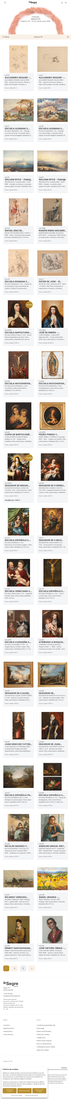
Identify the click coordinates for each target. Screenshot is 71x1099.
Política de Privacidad (31, 1095)
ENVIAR (64, 1068)
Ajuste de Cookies (43, 1050)
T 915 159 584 (8, 994)
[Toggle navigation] (5, 2)
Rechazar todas (39, 1090)
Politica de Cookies (43, 1034)
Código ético (41, 1038)
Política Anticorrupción (44, 1041)
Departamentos (8, 1028)
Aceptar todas (9, 1090)
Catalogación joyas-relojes (46, 1047)
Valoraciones (7, 1031)
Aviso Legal (40, 1028)
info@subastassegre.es (11, 996)
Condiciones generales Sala (46, 1025)
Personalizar (24, 1091)
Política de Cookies (16, 1095)
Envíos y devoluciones (44, 1044)
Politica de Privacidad (44, 1031)
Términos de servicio (56, 1083)
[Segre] (33, 2)
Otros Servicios (8, 1034)
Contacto (6, 1025)
